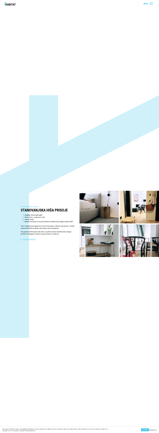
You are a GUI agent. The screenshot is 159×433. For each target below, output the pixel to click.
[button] (99, 207)
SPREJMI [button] (145, 430)
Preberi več (153, 430)
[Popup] (151, 4)
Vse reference (29, 239)
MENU (146, 4)
